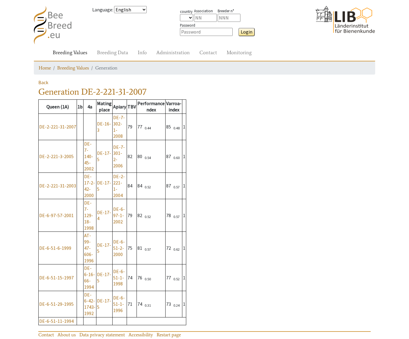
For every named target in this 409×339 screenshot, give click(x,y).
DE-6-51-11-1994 (56, 321)
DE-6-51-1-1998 (119, 277)
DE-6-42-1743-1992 (90, 304)
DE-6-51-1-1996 (119, 304)
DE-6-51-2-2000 (119, 248)
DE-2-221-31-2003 (57, 186)
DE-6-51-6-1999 (55, 248)
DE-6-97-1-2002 (119, 215)
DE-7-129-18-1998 (89, 215)
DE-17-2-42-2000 (89, 185)
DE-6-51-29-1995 (56, 304)
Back (43, 82)
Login (246, 32)
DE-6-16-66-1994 (89, 277)
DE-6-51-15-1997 (56, 278)
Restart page (169, 335)
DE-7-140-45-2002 (89, 156)
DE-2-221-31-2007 (57, 127)
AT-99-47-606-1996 (89, 247)
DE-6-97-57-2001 (56, 215)
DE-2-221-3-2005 (56, 156)
